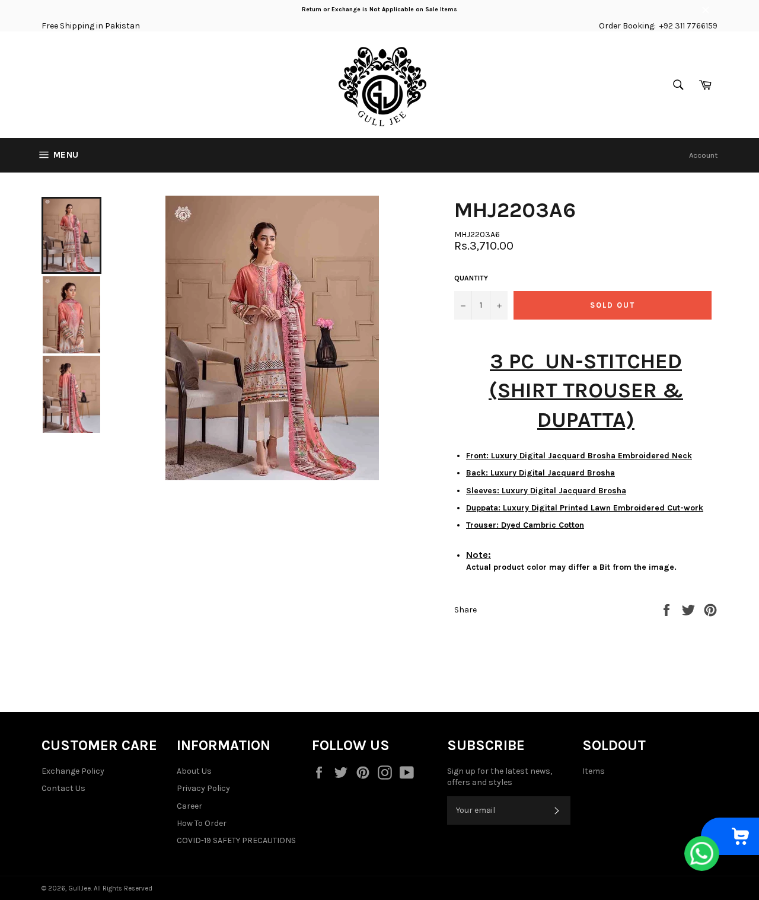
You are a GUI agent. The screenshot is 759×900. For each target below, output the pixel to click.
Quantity (471, 278)
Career (189, 806)
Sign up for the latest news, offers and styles (499, 776)
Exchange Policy (73, 771)
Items (593, 771)
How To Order (202, 823)
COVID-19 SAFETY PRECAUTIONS (236, 840)
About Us (194, 771)
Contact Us (63, 788)
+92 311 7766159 (688, 26)
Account (703, 155)
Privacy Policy (203, 788)
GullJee (79, 888)
